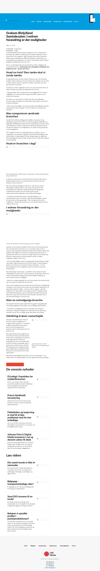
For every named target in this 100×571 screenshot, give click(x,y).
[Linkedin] (51, 538)
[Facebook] (48, 538)
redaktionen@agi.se (50, 567)
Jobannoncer (57, 21)
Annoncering (47, 21)
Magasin (39, 21)
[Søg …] (91, 16)
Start (33, 21)
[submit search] (92, 20)
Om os (76, 21)
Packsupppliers (67, 21)
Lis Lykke (12, 45)
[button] (8, 364)
